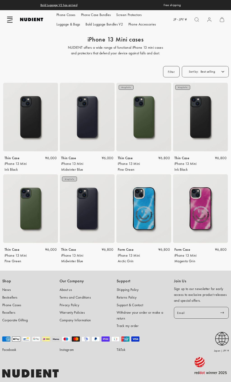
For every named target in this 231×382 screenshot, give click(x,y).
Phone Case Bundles (96, 14)
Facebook (9, 349)
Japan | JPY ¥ (221, 350)
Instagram (67, 349)
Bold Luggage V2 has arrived (58, 5)
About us (66, 289)
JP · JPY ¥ (180, 19)
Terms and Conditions (75, 297)
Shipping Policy (128, 289)
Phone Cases (66, 14)
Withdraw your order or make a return (140, 315)
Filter (171, 72)
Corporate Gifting (15, 320)
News (6, 289)
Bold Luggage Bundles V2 (104, 24)
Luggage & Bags (68, 24)
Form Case (126, 249)
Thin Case (12, 158)
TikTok (121, 349)
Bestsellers (10, 297)
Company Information (75, 320)
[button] (10, 19)
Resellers (8, 312)
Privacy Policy (69, 305)
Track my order (128, 325)
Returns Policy (126, 297)
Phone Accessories (142, 24)
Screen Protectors (129, 14)
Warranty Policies (72, 312)
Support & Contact (130, 305)
